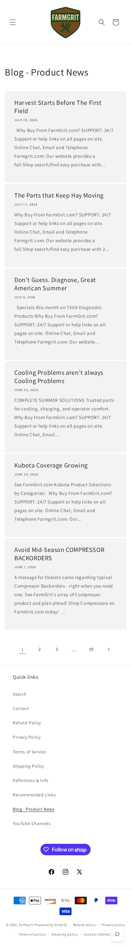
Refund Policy (27, 723)
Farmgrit (26, 925)
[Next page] (108, 649)
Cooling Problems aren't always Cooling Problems (58, 376)
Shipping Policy (28, 766)
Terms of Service (29, 752)
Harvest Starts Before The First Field (58, 106)
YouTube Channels (32, 823)
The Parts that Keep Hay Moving (59, 195)
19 (91, 649)
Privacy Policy (26, 737)
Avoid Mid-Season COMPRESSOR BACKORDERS (59, 554)
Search (20, 694)
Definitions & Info (31, 780)
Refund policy (84, 925)
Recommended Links (34, 795)
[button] (13, 22)
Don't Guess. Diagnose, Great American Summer (55, 284)
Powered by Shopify (50, 925)
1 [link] (22, 650)
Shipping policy (65, 934)
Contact (21, 708)
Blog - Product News (33, 809)
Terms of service (32, 934)
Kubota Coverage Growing (51, 465)
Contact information (101, 934)
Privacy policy (113, 925)
